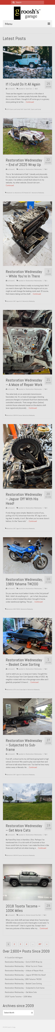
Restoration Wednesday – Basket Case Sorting (23, 983)
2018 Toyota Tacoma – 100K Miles (18, 996)
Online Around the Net (33, 915)
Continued (30, 102)
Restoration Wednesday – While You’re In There (23, 966)
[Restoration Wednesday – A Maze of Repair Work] (27, 342)
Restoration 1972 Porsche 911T (23, 193)
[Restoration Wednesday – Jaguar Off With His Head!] (27, 456)
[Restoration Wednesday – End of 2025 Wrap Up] (27, 136)
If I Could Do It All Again (14, 957)
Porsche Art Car (10, 193)
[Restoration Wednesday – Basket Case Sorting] (27, 636)
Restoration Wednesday (34, 169)
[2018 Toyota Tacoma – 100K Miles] (27, 882)
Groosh (11, 89)
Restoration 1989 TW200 (13, 609)
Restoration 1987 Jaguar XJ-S (14, 301)
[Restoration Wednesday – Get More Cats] (27, 801)
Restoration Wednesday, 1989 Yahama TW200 (23, 979)
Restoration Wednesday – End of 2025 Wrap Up (23, 962)
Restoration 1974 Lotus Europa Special (16, 689)
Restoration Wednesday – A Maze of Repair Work (24, 970)
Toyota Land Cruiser (36, 109)
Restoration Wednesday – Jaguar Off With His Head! (25, 975)
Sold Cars (29, 89)
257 (40, 944)
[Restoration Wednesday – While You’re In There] (27, 233)
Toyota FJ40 (27, 109)
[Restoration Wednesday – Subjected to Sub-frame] (27, 716)
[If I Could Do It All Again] (27, 62)
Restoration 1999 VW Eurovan (14, 415)
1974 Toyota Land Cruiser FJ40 (14, 109)
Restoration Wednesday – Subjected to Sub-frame (24, 988)
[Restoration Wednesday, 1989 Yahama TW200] (27, 555)
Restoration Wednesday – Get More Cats (21, 992)
